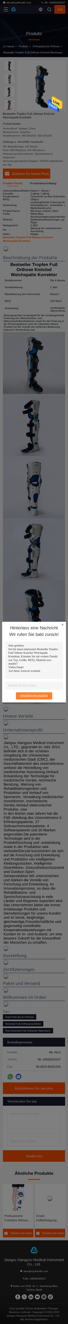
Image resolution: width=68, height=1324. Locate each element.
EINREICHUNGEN (34, 696)
